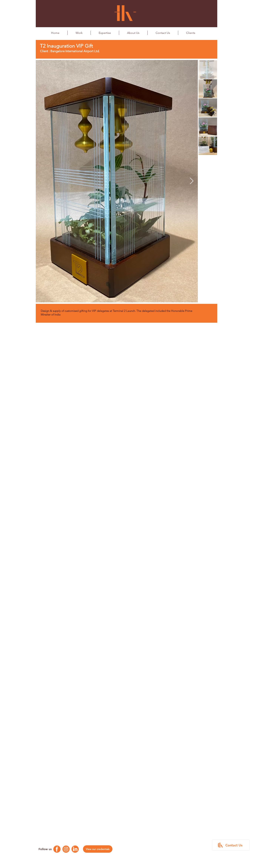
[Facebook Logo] (57, 849)
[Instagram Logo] (66, 849)
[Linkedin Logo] (75, 849)
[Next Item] (191, 181)
